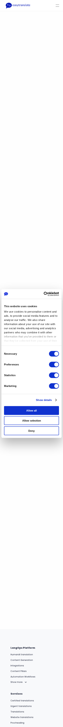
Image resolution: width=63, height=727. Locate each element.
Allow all (31, 410)
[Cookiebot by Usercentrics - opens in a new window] (44, 294)
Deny (31, 430)
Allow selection (31, 420)
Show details (44, 399)
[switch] (54, 364)
